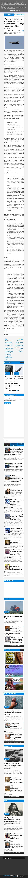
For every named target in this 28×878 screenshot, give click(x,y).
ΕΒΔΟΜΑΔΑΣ (14, 442)
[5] (14, 388)
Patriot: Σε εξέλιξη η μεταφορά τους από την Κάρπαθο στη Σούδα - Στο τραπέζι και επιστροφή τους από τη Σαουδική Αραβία (13, 476)
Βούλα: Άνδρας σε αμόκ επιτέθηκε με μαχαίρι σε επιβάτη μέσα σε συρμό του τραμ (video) (16, 464)
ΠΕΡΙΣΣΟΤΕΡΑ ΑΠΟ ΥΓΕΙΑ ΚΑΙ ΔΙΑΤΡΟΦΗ (14, 740)
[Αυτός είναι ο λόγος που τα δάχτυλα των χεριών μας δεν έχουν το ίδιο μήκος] (14, 700)
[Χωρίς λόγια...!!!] (14, 656)
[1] (9, 388)
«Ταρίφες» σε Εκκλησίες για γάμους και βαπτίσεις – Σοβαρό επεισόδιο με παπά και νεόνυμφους (12, 764)
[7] (17, 388)
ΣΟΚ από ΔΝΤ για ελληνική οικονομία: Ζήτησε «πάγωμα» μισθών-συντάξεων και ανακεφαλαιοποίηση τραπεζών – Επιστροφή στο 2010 (14, 501)
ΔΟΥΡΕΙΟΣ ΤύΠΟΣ (6, 874)
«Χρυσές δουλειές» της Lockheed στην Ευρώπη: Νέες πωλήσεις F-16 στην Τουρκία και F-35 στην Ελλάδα (14, 24)
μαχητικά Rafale (9, 32)
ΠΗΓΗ (5, 331)
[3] (12, 388)
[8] (18, 388)
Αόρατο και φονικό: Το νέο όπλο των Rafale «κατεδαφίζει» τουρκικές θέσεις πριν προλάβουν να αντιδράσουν (18, 381)
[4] (13, 388)
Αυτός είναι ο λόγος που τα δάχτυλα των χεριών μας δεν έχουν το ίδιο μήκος (13, 710)
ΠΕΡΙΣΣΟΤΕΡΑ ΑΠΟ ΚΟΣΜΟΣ (14, 644)
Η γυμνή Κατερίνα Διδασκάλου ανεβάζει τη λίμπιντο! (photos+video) (16, 489)
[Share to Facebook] (9, 366)
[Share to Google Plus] (12, 366)
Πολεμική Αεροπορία (16, 32)
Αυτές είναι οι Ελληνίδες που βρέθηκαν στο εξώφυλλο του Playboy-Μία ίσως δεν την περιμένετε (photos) (13, 566)
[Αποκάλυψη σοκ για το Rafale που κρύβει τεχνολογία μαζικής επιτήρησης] (9, 370)
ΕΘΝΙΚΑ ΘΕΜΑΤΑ (11, 30)
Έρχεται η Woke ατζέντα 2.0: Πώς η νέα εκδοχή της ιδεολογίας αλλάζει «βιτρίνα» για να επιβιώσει (16, 529)
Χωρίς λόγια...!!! (9, 659)
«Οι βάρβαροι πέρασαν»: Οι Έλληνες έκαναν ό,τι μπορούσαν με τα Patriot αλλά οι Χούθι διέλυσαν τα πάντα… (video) (13, 639)
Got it (18, 10)
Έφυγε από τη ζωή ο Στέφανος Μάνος (15, 539)
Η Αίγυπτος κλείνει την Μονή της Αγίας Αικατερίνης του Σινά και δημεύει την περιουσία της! (13, 788)
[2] (10, 388)
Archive (20, 442)
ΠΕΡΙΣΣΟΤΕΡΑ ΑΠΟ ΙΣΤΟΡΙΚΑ (14, 850)
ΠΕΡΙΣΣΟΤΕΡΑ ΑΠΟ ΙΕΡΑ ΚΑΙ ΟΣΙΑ (14, 794)
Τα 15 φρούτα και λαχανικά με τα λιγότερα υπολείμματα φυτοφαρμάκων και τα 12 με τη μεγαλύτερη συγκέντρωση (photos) (13, 725)
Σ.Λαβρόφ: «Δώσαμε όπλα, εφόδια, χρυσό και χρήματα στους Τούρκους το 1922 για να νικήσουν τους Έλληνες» (13, 844)
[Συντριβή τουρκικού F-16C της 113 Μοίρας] (14, 605)
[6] (15, 388)
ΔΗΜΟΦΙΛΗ (7, 442)
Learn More (12, 10)
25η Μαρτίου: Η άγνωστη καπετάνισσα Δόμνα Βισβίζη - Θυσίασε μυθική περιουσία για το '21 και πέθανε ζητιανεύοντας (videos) (13, 819)
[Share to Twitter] (10, 366)
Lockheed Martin (7, 33)
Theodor (15, 875)
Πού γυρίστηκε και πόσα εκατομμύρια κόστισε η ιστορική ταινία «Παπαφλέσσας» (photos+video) (13, 835)
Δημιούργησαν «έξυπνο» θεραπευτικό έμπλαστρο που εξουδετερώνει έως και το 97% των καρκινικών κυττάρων (13, 735)
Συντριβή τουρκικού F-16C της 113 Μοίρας (13, 615)
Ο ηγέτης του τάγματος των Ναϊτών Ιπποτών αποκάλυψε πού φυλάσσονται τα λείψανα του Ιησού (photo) (13, 779)
